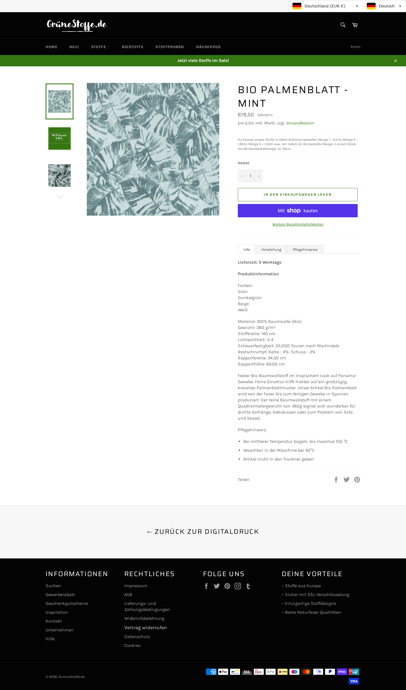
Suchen (53, 585)
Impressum (135, 585)
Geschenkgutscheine (67, 603)
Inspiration (57, 612)
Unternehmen (59, 629)
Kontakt (54, 621)
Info (247, 249)
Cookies (132, 645)
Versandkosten (300, 123)
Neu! (74, 47)
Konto (355, 47)
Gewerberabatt (60, 594)
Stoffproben (169, 47)
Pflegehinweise (305, 249)
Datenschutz (137, 636)
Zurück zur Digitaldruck (205, 531)
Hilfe (50, 638)
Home (51, 47)
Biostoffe (132, 47)
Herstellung (271, 249)
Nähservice (208, 47)
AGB (128, 594)
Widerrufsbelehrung (144, 618)
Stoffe (99, 47)
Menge (243, 163)
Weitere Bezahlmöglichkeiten (297, 224)
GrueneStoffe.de (72, 677)
